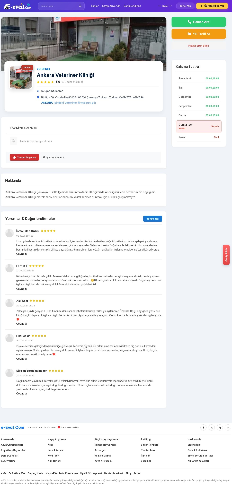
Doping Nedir (35, 473)
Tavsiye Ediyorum (26, 157)
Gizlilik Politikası (197, 450)
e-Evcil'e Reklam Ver (13, 473)
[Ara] (80, 5)
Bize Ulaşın (194, 444)
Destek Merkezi (113, 473)
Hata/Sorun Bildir (198, 45)
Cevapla (21, 253)
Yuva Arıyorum (103, 461)
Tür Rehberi (148, 450)
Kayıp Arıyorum (57, 439)
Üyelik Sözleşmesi (91, 473)
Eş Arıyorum (8, 461)
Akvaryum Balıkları (12, 444)
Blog (128, 473)
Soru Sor (146, 461)
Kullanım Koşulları (198, 461)
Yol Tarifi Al (201, 34)
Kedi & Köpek (55, 450)
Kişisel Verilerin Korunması (62, 473)
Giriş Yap (185, 5)
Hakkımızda (194, 439)
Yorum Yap (153, 218)
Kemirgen (53, 455)
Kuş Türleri (54, 461)
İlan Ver (145, 455)
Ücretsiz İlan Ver (214, 5)
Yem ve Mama (102, 455)
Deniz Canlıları (9, 455)
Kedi (50, 444)
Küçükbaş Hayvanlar (106, 439)
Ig (220, 427)
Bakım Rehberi (149, 444)
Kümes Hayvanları (105, 444)
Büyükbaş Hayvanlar (13, 450)
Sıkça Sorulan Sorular (200, 455)
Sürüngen (100, 450)
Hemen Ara (201, 22)
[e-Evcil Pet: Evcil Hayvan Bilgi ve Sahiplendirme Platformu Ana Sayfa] (17, 6)
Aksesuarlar (8, 439)
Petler (137, 473)
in (228, 427)
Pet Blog (146, 439)
